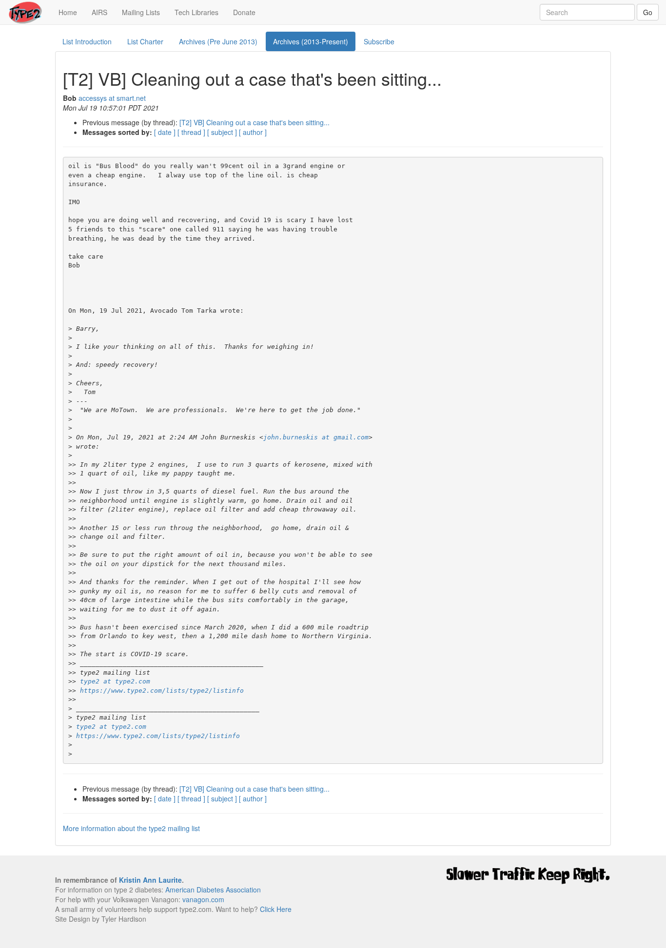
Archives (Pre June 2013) (218, 41)
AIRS (99, 12)
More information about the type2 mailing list (131, 828)
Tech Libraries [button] (196, 12)
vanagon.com (203, 899)
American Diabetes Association (213, 889)
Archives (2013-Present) (310, 41)
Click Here (276, 909)
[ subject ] (222, 132)
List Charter (145, 41)
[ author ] (253, 132)
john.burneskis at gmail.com (316, 437)
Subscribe (379, 41)
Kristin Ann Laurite (150, 880)
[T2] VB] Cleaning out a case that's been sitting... (254, 122)
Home (71, 12)
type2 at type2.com (115, 681)
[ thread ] (191, 132)
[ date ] (165, 132)
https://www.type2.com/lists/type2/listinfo (162, 690)
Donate (244, 12)
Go (647, 12)
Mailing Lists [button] (141, 12)
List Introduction (87, 41)
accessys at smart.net (112, 98)
